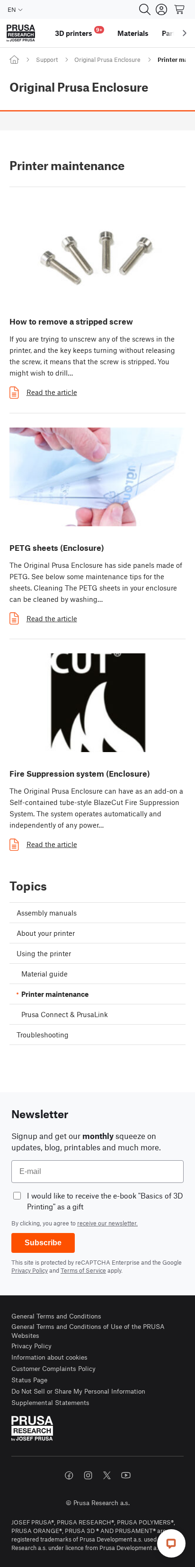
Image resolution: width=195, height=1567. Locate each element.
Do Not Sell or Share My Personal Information (78, 1391)
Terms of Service (83, 1270)
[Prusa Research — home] (21, 33)
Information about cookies (49, 1357)
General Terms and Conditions (56, 1316)
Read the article (52, 392)
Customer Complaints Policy (53, 1368)
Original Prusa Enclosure (107, 59)
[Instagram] (88, 1475)
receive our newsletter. (107, 1223)
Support (47, 59)
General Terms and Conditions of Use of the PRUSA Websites (88, 1331)
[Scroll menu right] (184, 33)
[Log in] (161, 9)
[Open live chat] (171, 1543)
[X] (107, 1475)
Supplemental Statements (50, 1402)
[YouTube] (125, 1475)
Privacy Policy (29, 1270)
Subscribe (43, 1243)
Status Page (29, 1380)
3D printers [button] (78, 31)
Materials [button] (133, 33)
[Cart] (179, 9)
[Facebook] (69, 1475)
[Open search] (144, 9)
